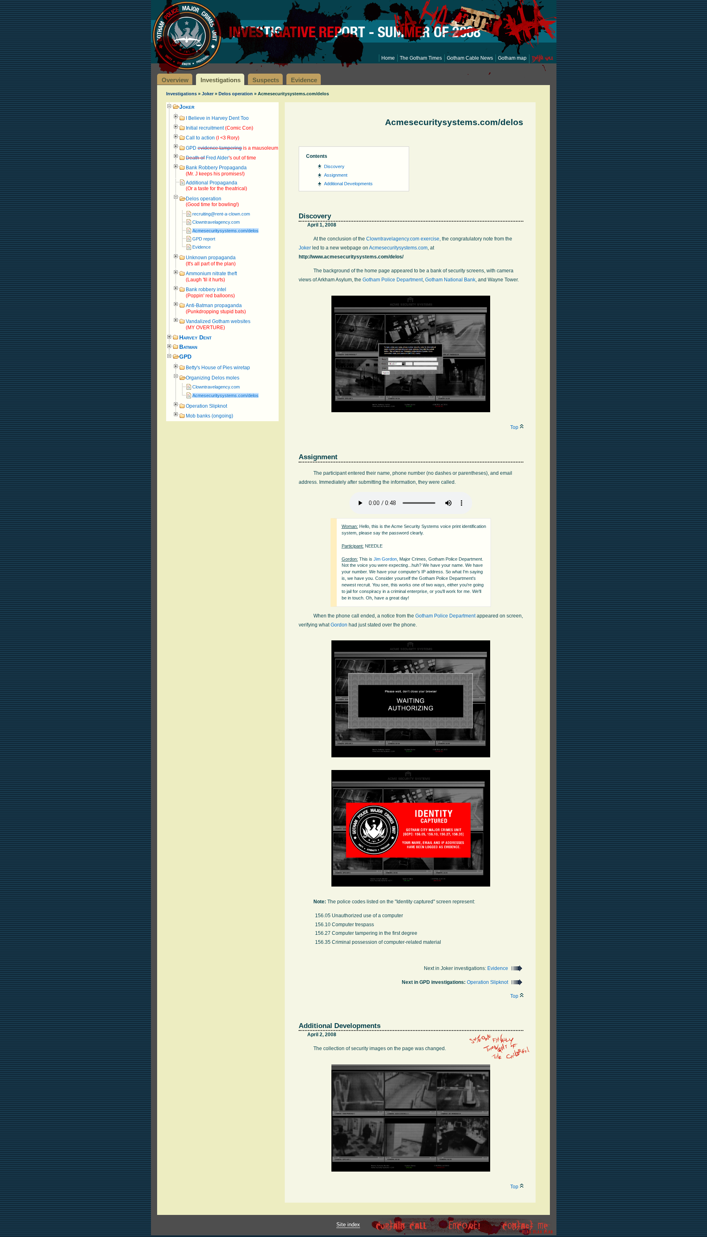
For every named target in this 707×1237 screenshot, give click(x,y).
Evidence (201, 247)
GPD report (203, 238)
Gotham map (512, 58)
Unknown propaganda (211, 261)
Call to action (212, 138)
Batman (188, 347)
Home (388, 58)
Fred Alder (221, 158)
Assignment (335, 175)
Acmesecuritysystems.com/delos (225, 230)
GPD (232, 148)
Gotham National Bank (450, 280)
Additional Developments (348, 183)
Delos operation (235, 93)
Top (514, 427)
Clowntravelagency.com (216, 222)
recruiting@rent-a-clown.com (221, 213)
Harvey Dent (195, 338)
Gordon (339, 625)
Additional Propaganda (216, 186)
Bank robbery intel (210, 293)
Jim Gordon (385, 559)
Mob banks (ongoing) (209, 416)
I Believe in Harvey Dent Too (217, 118)
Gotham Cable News (470, 58)
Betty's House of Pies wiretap (218, 367)
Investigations (181, 93)
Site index (348, 1224)
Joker (208, 93)
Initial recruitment (219, 128)
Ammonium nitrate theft (211, 277)
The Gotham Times (421, 58)
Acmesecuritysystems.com (398, 248)
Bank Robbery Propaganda (216, 171)
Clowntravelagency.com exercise (402, 239)
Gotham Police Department (393, 280)
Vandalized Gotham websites (218, 324)
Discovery (334, 166)
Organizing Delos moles (212, 378)
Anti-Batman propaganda (216, 308)
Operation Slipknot (206, 406)
